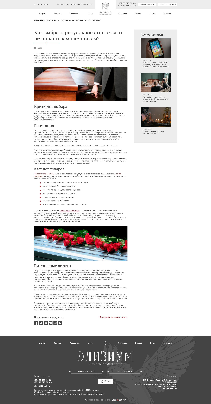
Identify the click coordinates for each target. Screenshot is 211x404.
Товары (57, 14)
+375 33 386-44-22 (42, 380)
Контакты (167, 14)
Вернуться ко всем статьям (113, 317)
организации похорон (69, 211)
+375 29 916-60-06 (43, 382)
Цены (90, 14)
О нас (152, 14)
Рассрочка (74, 14)
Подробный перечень (44, 174)
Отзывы (138, 14)
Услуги (42, 14)
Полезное (122, 14)
